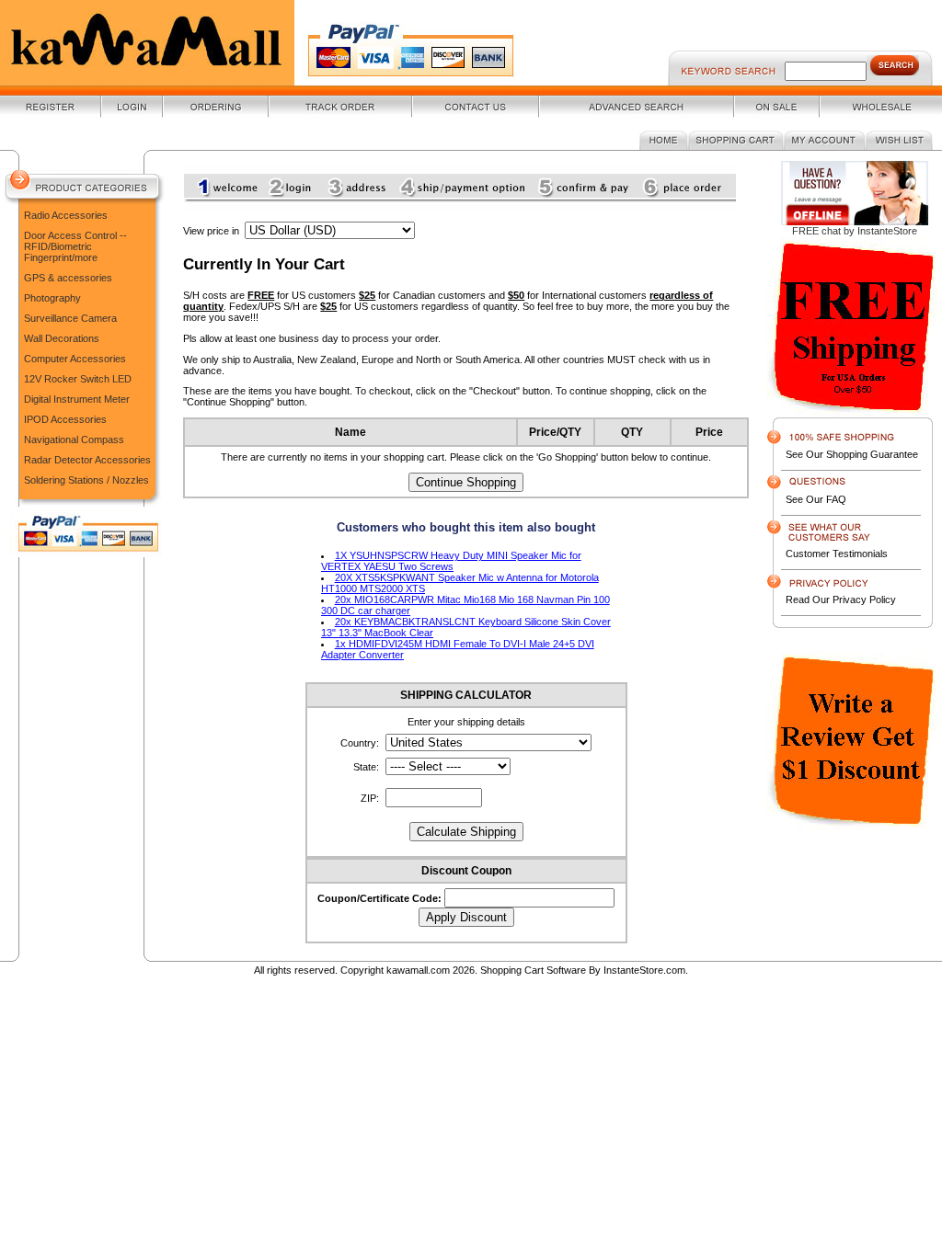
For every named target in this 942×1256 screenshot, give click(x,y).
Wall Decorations (61, 338)
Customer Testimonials (837, 553)
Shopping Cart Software (533, 970)
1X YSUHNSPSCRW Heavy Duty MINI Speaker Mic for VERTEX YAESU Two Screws (451, 561)
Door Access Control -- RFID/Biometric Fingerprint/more (75, 246)
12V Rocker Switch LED (78, 378)
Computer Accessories (75, 358)
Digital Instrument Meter (77, 399)
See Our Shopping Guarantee (852, 454)
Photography (52, 297)
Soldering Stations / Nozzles (86, 479)
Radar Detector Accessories (87, 459)
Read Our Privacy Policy (841, 599)
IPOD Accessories (65, 419)
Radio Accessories (66, 215)
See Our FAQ (816, 499)
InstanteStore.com (644, 970)
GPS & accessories (68, 277)
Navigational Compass (74, 439)
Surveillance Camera (70, 318)
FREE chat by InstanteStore (854, 230)
